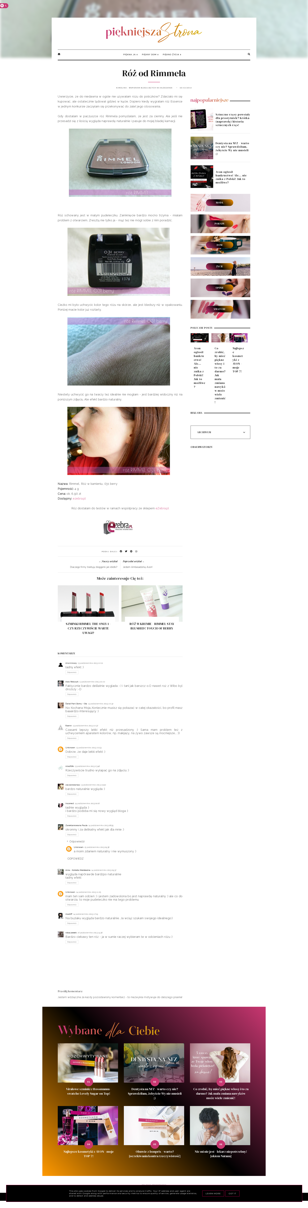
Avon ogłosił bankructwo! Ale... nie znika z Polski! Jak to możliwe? (231, 177)
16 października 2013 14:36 (90, 933)
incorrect (69, 803)
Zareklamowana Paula (76, 825)
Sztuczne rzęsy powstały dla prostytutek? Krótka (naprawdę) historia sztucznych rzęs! (233, 120)
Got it (232, 1193)
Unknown (70, 747)
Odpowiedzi (77, 841)
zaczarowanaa (72, 785)
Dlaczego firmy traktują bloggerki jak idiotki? (93, 567)
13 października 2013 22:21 (90, 663)
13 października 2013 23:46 (87, 766)
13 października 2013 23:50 (93, 785)
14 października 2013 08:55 (101, 825)
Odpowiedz (72, 672)
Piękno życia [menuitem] (171, 54)
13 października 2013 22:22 (92, 682)
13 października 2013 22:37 (85, 726)
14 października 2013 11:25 (88, 892)
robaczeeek (71, 933)
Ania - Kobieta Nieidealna (77, 870)
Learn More (213, 1193)
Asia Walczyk (71, 682)
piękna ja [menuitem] (129, 54)
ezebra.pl (79, 498)
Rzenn (68, 726)
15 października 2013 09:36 (97, 847)
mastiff (68, 914)
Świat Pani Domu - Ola (76, 704)
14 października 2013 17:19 (85, 914)
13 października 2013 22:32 (101, 704)
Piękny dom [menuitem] (149, 54)
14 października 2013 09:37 (103, 870)
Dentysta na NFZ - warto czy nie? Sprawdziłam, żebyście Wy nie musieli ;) (232, 148)
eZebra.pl (162, 508)
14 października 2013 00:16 (87, 803)
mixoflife (69, 766)
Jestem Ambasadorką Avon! (138, 567)
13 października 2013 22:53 (89, 747)
